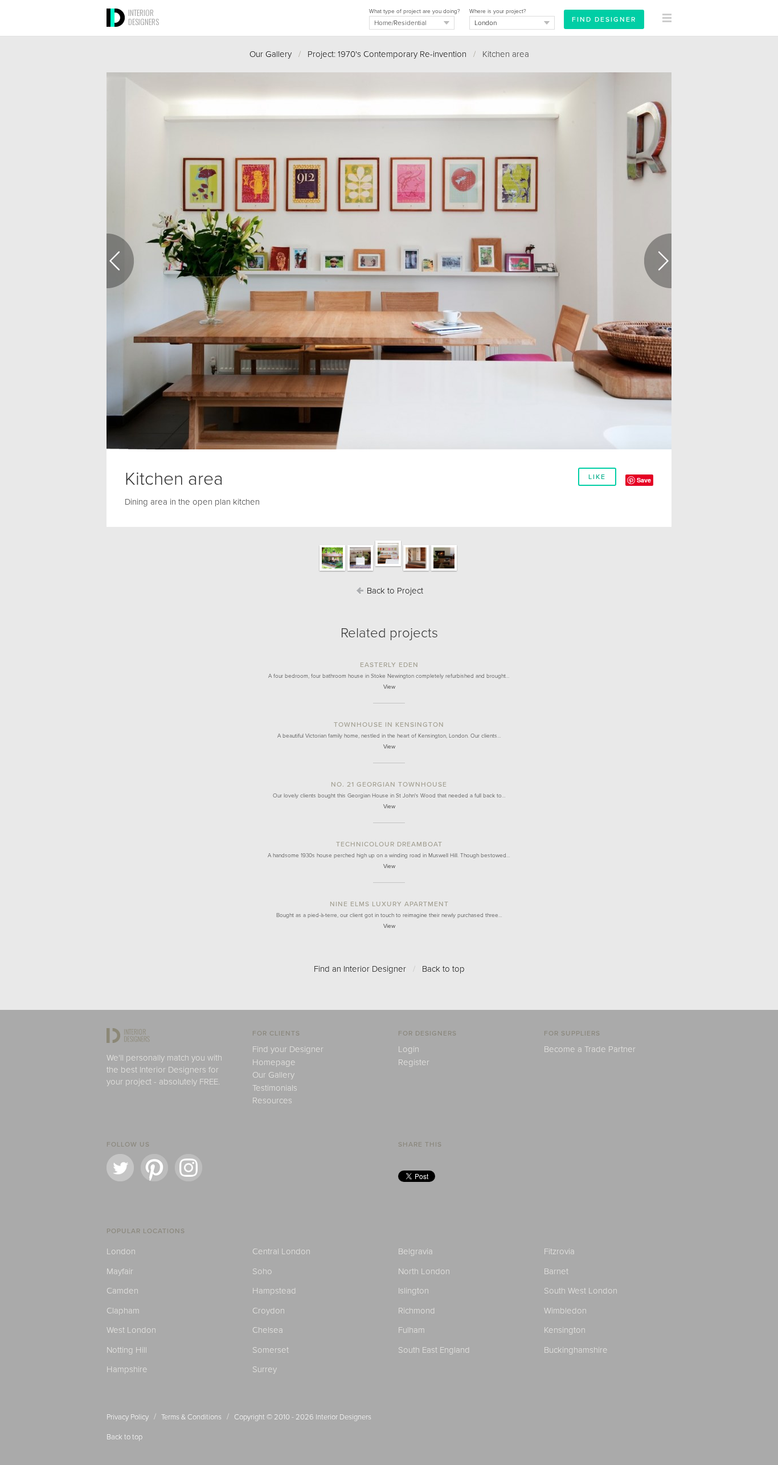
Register (413, 1062)
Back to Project (394, 591)
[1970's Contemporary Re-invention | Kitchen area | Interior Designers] (360, 570)
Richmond (416, 1311)
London (121, 1251)
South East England (434, 1350)
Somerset (270, 1350)
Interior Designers (343, 1417)
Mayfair (120, 1271)
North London (424, 1271)
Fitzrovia (559, 1251)
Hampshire (127, 1369)
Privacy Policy (128, 1417)
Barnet (556, 1271)
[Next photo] (657, 261)
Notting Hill (127, 1350)
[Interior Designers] (117, 32)
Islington (413, 1291)
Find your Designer (288, 1049)
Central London (281, 1251)
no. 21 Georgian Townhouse (389, 784)
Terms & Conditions (191, 1417)
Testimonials (274, 1088)
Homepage (274, 1062)
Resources (272, 1100)
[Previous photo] (120, 261)
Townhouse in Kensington (389, 725)
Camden (122, 1291)
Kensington (564, 1330)
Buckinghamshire (576, 1350)
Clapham (123, 1311)
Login (408, 1049)
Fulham (411, 1330)
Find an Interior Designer (360, 969)
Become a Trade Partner (590, 1049)
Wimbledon (565, 1311)
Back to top (443, 969)
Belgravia (415, 1251)
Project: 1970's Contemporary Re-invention (387, 54)
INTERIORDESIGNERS (143, 17)
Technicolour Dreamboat (389, 844)
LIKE (597, 477)
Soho (262, 1271)
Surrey (264, 1369)
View (389, 687)
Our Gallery (270, 54)
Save (644, 480)
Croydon (268, 1311)
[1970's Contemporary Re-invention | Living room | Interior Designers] (444, 570)
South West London (580, 1291)
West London (131, 1330)
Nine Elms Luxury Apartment (389, 904)
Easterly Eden (389, 665)
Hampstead (274, 1291)
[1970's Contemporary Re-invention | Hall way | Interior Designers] (416, 570)
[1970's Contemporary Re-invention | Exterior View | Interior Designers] (332, 570)
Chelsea (267, 1330)
